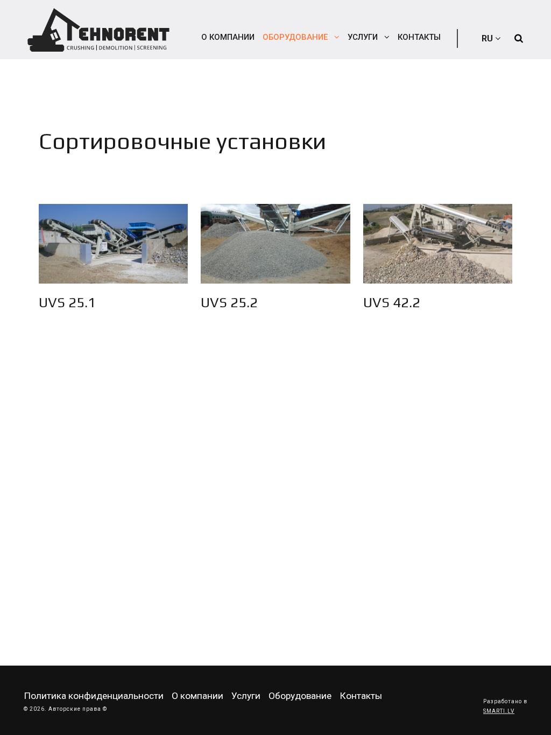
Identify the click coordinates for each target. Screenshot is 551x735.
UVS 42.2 (391, 302)
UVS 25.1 (67, 302)
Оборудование (296, 37)
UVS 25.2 (229, 302)
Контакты (419, 37)
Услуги (364, 37)
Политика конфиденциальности (94, 695)
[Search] (518, 38)
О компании (228, 37)
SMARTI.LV (498, 711)
